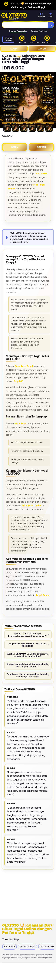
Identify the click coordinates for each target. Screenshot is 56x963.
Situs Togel (21, 423)
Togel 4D (18, 381)
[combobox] (25, 25)
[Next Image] (53, 100)
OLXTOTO (41, 173)
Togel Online (42, 595)
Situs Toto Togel (24, 366)
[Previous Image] (2, 100)
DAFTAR (42, 48)
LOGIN (13, 48)
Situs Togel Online (32, 505)
